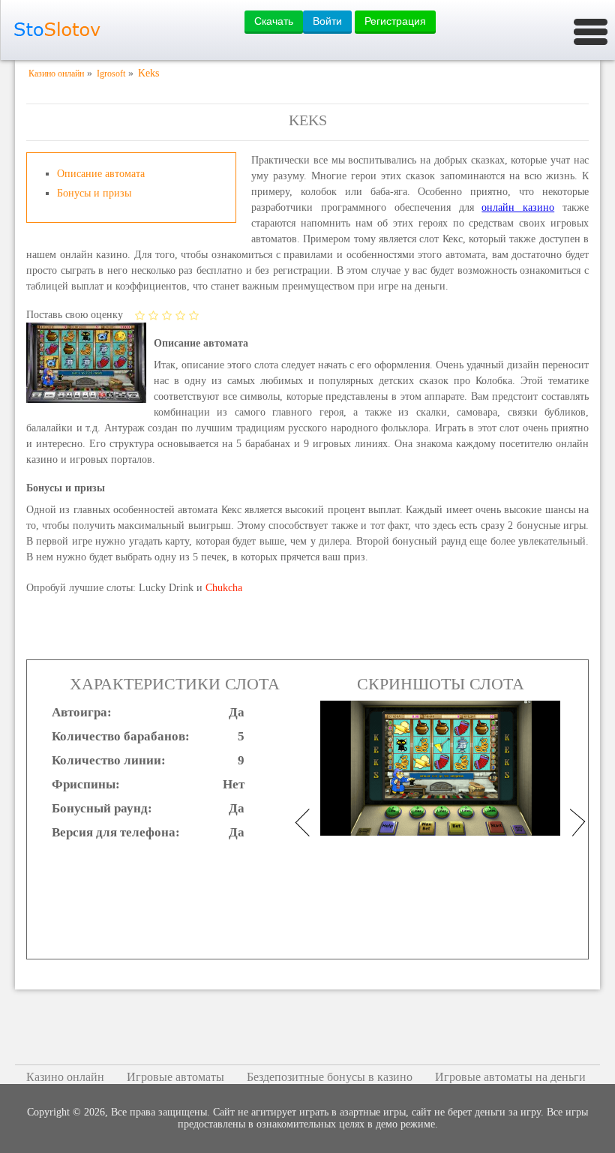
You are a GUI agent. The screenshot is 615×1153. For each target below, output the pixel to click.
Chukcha (224, 587)
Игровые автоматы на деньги (510, 1076)
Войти (327, 21)
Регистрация (395, 21)
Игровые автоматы (175, 1076)
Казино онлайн (65, 1076)
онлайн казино (518, 207)
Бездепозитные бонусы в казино (329, 1076)
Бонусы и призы (94, 193)
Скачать (273, 21)
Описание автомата (101, 173)
